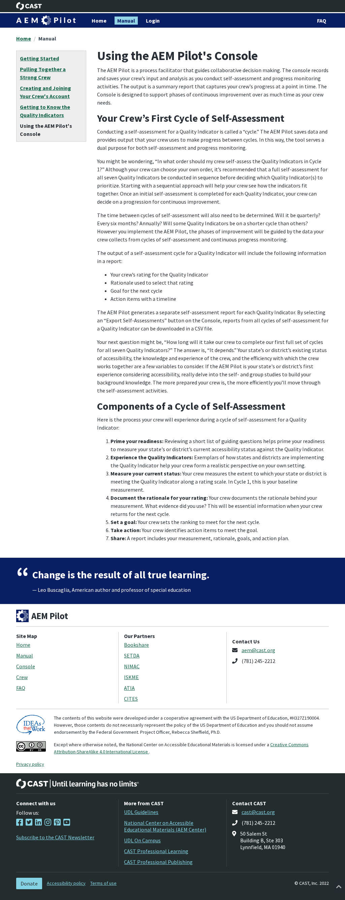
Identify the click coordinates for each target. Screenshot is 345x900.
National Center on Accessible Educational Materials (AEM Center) (165, 826)
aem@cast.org (258, 650)
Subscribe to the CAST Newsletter (55, 837)
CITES (131, 698)
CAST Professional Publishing (158, 862)
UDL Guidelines (141, 812)
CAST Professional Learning (156, 851)
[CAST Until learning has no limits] (77, 784)
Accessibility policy (66, 883)
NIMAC (131, 666)
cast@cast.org (258, 812)
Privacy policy (30, 764)
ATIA (129, 688)
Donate (29, 883)
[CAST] (29, 6)
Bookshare (136, 644)
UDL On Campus (142, 840)
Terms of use (103, 883)
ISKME (131, 677)
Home (23, 38)
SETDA (131, 655)
